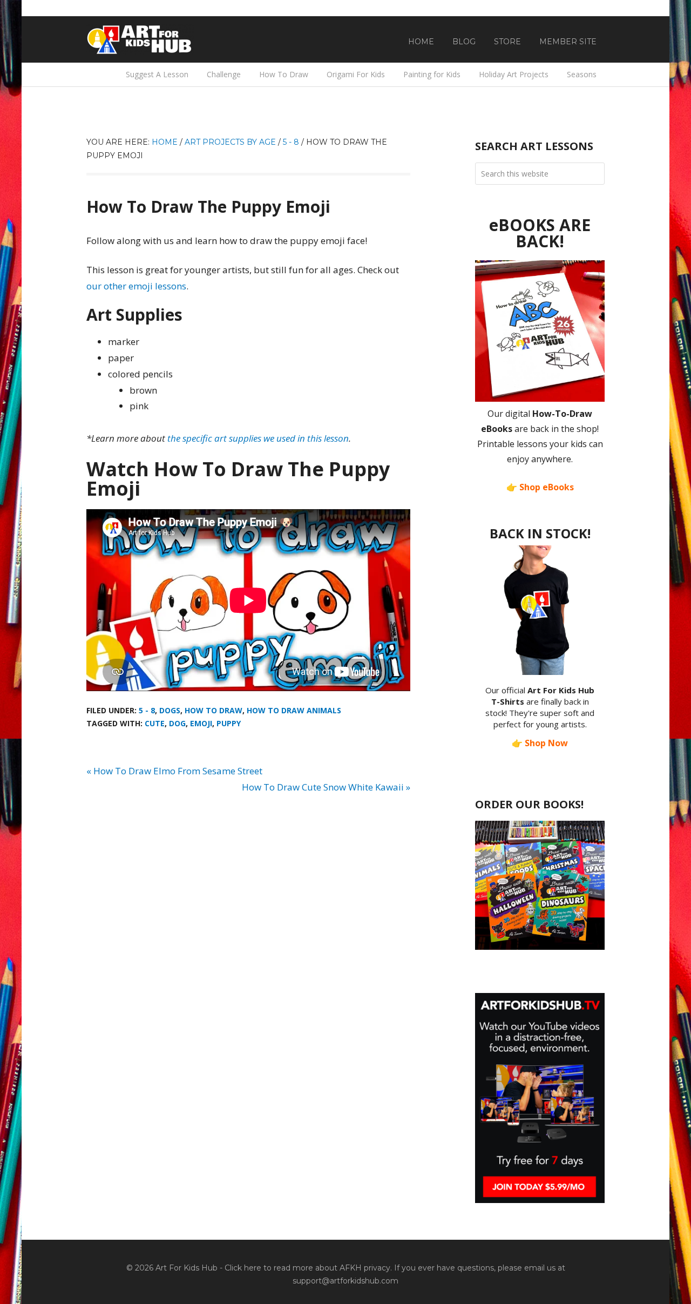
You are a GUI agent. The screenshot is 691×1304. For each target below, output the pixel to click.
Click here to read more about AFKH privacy (307, 1268)
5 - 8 (147, 710)
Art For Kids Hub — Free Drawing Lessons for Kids (140, 39)
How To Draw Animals (294, 710)
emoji (201, 723)
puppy (228, 723)
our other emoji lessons (136, 286)
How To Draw (213, 710)
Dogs (169, 710)
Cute (155, 723)
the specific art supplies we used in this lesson (258, 438)
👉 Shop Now (540, 743)
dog (177, 723)
